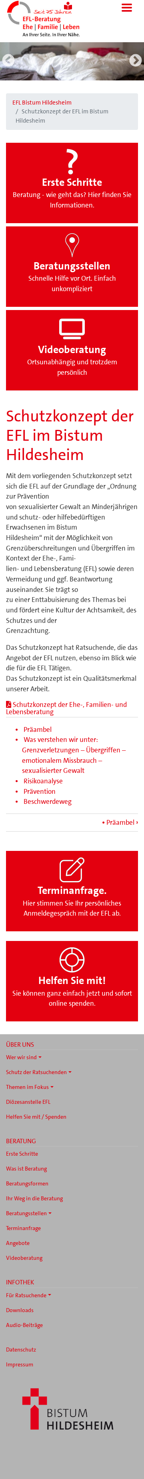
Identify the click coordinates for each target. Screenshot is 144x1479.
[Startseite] (55, 19)
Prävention (40, 791)
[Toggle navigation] (127, 7)
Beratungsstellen (26, 1213)
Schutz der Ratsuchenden (36, 1072)
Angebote (18, 1243)
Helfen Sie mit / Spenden (36, 1116)
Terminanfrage (23, 1228)
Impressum (19, 1364)
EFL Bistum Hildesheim (42, 103)
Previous (8, 61)
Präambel (38, 729)
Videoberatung (24, 1257)
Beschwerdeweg (48, 801)
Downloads (20, 1310)
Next (135, 61)
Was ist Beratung (26, 1168)
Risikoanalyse (43, 780)
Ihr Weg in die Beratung (34, 1198)
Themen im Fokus (27, 1087)
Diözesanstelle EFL (28, 1101)
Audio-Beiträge (24, 1325)
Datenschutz (21, 1349)
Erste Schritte (22, 1153)
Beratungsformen (27, 1183)
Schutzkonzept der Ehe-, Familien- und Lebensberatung (66, 708)
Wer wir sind (21, 1057)
